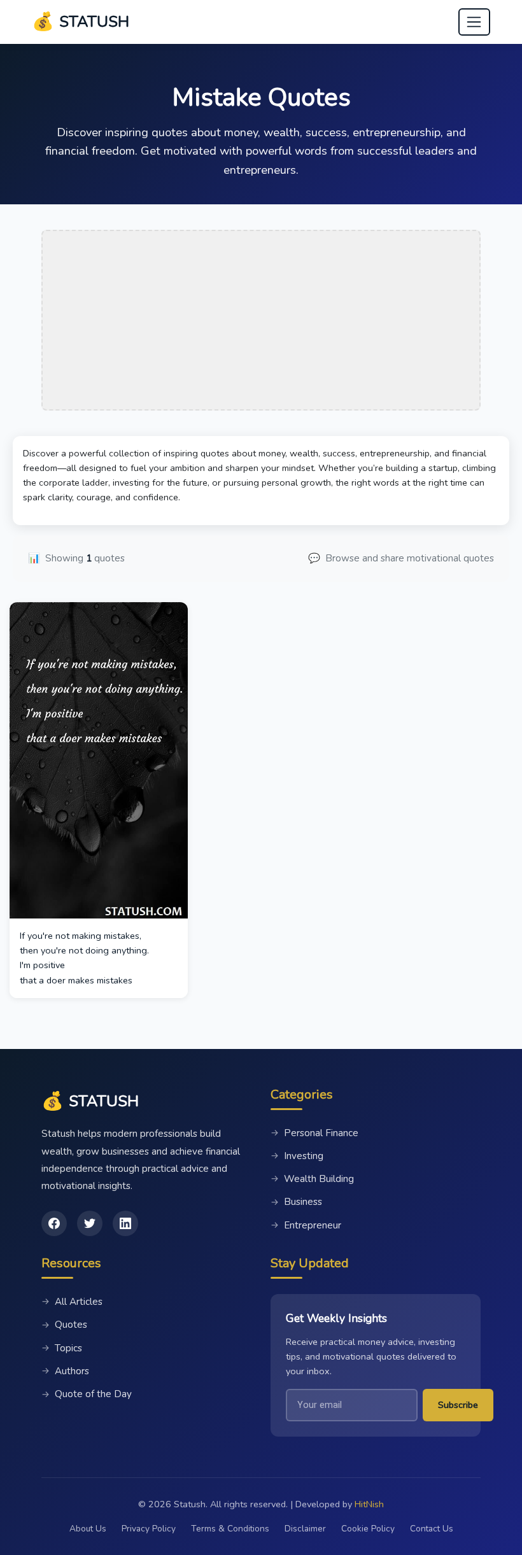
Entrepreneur (306, 1225)
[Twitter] (89, 1223)
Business (296, 1201)
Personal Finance (314, 1133)
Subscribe (458, 1404)
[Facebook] (54, 1223)
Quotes (64, 1324)
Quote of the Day (86, 1394)
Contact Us (431, 1529)
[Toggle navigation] (474, 22)
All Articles (71, 1301)
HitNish (369, 1504)
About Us (87, 1529)
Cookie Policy (368, 1529)
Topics (61, 1348)
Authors (65, 1371)
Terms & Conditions (230, 1529)
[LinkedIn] (125, 1223)
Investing (297, 1156)
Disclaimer (305, 1529)
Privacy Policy (149, 1529)
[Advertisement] (261, 320)
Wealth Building (312, 1178)
